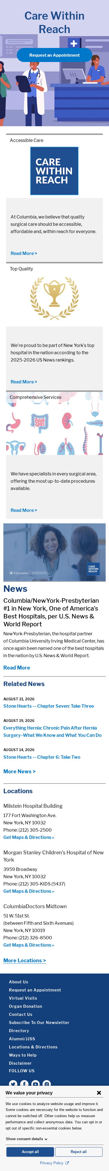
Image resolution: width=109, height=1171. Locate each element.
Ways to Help (23, 1055)
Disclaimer (20, 1063)
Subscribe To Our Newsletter (39, 1022)
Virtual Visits (23, 998)
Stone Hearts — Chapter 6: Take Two (41, 757)
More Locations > (24, 960)
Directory (19, 1030)
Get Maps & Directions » (28, 837)
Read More (16, 668)
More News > (19, 771)
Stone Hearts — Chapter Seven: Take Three (48, 706)
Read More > (24, 253)
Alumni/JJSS (22, 1038)
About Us (18, 981)
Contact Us (20, 1014)
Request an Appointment (54, 55)
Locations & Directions (33, 1047)
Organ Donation (25, 1006)
